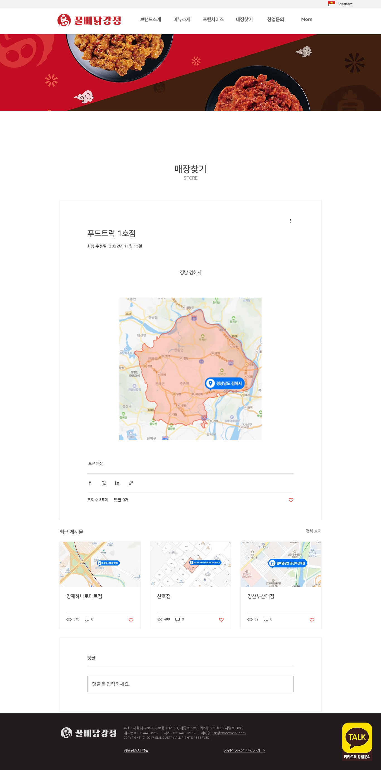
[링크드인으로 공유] (117, 482)
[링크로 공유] (131, 482)
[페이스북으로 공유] (90, 482)
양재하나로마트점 (84, 596)
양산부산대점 (260, 596)
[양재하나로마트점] (100, 564)
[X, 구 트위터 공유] (103, 482)
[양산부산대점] (281, 564)
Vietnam (345, 4)
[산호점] (190, 564)
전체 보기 (314, 531)
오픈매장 (95, 463)
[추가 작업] (290, 220)
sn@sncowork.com (229, 733)
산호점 (163, 596)
